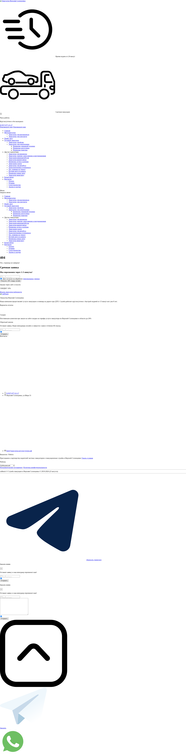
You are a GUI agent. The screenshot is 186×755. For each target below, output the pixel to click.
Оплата (11, 181)
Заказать (3, 728)
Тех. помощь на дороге (17, 169)
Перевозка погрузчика (21, 148)
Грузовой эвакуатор (11, 140)
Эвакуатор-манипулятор (17, 160)
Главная (7, 131)
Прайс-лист (8, 138)
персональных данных (31, 279)
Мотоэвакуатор (10, 133)
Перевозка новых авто (17, 173)
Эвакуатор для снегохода (18, 136)
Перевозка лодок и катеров (19, 162)
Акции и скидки (15, 187)
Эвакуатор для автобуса (17, 165)
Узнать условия (87, 458)
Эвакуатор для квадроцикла (19, 134)
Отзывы (12, 183)
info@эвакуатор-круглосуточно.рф (19, 451)
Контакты (8, 179)
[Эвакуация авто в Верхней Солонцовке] (13, 1)
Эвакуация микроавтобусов (19, 158)
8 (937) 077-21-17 (6, 125)
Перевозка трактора (20, 150)
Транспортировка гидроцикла (20, 167)
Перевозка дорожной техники (24, 146)
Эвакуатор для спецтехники (19, 144)
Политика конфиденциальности (35, 467)
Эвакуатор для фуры (16, 142)
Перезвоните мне (6, 127)
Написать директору (94, 560)
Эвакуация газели (15, 164)
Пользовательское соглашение (11, 467)
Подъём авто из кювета (17, 171)
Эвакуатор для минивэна (18, 154)
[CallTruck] (4, 294)
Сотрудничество (15, 185)
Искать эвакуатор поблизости (11, 292)
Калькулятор (9, 177)
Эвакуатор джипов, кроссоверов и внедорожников (27, 156)
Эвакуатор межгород (16, 175)
